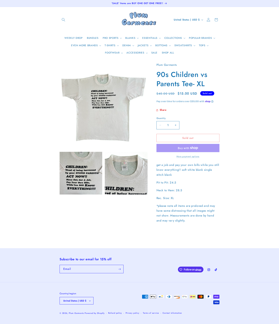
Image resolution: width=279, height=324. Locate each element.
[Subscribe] (119, 269)
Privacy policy (132, 313)
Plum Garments (76, 313)
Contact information (172, 313)
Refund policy (115, 313)
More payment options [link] (187, 156)
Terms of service (151, 313)
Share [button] (163, 110)
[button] (63, 20)
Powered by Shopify (95, 313)
